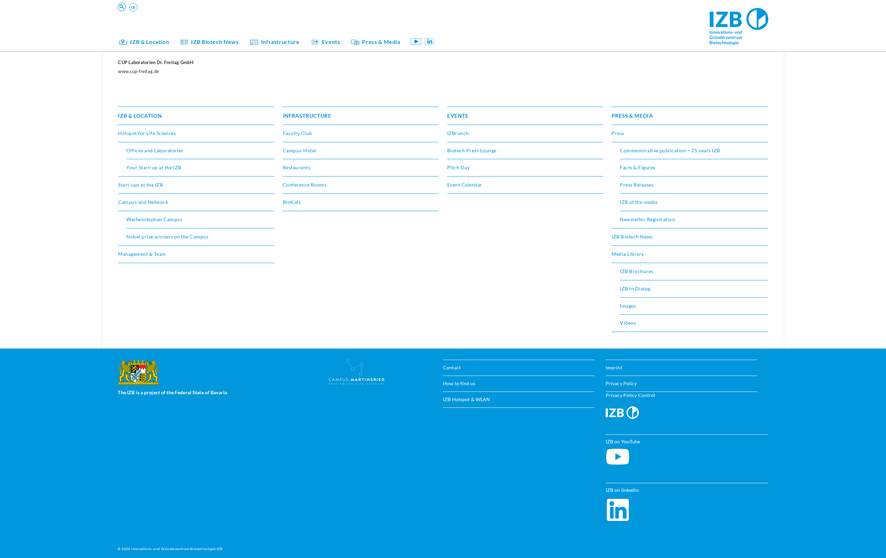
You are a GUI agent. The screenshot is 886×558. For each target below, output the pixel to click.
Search (225, 16)
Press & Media (381, 41)
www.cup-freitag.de (138, 71)
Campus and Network (143, 202)
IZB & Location (149, 41)
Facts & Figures (637, 167)
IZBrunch (458, 133)
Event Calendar (464, 185)
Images (628, 306)
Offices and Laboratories (154, 150)
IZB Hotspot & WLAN (466, 399)
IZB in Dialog (469, 29)
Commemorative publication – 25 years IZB (670, 150)
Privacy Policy (621, 383)
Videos (628, 323)
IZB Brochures (636, 271)
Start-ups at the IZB (140, 185)
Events (331, 41)
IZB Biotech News (214, 41)
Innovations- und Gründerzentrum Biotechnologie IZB (176, 549)
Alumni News (470, 29)
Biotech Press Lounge (472, 150)
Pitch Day (458, 167)
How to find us (459, 383)
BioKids (463, 19)
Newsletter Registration (647, 219)
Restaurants (296, 167)
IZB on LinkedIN (430, 41)
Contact (452, 367)
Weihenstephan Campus (154, 219)
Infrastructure (280, 41)
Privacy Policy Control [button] (631, 395)
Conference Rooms (305, 185)
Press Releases (636, 185)
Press (618, 133)
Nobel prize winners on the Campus (167, 237)
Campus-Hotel (299, 150)
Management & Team (478, 29)
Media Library (628, 254)
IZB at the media (639, 202)
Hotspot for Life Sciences (147, 133)
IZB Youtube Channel (416, 41)
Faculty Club (297, 133)
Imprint (614, 367)
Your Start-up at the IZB (153, 167)
